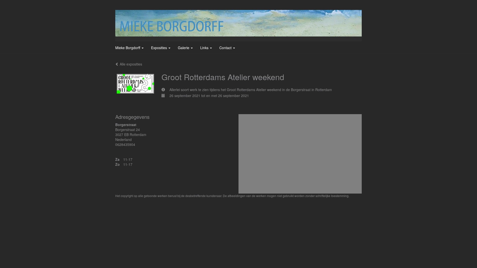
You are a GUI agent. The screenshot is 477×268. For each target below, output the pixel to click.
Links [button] (204, 47)
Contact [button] (226, 47)
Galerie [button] (184, 47)
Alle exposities (130, 64)
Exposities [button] (159, 47)
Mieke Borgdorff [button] (128, 47)
